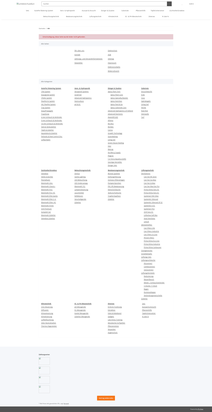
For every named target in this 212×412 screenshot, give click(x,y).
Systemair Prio (149, 209)
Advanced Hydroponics (83, 98)
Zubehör (78, 202)
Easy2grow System (48, 95)
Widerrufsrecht (113, 71)
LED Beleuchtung (81, 180)
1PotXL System (46, 98)
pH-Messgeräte (80, 307)
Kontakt (77, 55)
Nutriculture (79, 101)
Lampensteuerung (81, 189)
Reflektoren (79, 196)
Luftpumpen (45, 140)
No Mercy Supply (114, 152)
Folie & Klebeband (114, 313)
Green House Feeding (116, 143)
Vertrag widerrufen (106, 398)
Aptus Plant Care (117, 95)
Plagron (111, 156)
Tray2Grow (45, 114)
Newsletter (79, 63)
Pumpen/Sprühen (114, 183)
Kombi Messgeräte (81, 313)
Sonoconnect (148, 270)
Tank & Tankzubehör (48, 127)
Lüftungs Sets (146, 257)
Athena (110, 120)
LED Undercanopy (81, 183)
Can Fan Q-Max (149, 183)
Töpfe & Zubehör (47, 130)
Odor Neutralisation (48, 323)
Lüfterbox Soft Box (150, 215)
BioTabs (111, 127)
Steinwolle (145, 114)
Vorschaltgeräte (80, 199)
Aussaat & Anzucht (149, 307)
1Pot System (45, 91)
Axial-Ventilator (149, 218)
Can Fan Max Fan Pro (151, 186)
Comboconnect (149, 266)
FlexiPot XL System (48, 101)
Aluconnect (148, 263)
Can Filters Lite (149, 228)
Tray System (45, 107)
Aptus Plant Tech (114, 91)
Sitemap (111, 59)
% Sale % (145, 316)
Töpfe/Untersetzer (149, 313)
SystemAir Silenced (151, 199)
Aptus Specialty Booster (119, 98)
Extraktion (111, 310)
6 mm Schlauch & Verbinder (51, 117)
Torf (142, 117)
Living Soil (111, 140)
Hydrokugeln (146, 101)
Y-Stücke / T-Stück (150, 286)
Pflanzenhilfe (147, 310)
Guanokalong (113, 136)
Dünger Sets (112, 165)
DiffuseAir (45, 310)
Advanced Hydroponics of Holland (120, 111)
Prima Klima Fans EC (151, 193)
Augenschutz (112, 332)
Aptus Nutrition (116, 101)
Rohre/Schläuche (114, 189)
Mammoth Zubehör (48, 215)
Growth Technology (115, 133)
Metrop (110, 149)
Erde (143, 95)
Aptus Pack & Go (117, 104)
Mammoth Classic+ (48, 186)
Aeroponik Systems (82, 91)
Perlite (143, 107)
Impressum (112, 63)
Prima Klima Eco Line (151, 241)
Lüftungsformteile (147, 273)
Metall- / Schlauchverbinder (154, 283)
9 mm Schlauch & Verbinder (51, 120)
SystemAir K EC (149, 206)
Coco (143, 98)
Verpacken (112, 329)
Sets (143, 304)
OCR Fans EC (148, 212)
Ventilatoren (145, 173)
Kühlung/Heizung (114, 177)
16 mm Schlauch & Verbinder (52, 124)
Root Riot (144, 111)
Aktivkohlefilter (146, 225)
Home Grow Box (47, 177)
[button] (177, 4)
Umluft (146, 222)
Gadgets (111, 316)
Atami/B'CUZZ (113, 117)
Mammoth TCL (80, 186)
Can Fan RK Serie (150, 177)
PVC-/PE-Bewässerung (116, 186)
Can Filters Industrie (151, 231)
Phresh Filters (149, 238)
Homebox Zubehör (48, 218)
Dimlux (77, 173)
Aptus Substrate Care (118, 107)
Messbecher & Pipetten (116, 323)
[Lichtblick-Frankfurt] (25, 3)
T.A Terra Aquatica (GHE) (117, 159)
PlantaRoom (45, 180)
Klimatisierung (46, 316)
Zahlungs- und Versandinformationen (88, 59)
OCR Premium (46, 209)
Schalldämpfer (146, 254)
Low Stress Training (115, 320)
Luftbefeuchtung (47, 320)
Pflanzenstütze (113, 326)
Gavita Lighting (80, 177)
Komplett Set (46, 212)
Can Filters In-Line (150, 234)
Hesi (109, 146)
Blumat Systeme (114, 173)
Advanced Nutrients (115, 114)
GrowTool (78, 95)
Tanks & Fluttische (114, 193)
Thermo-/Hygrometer (49, 326)
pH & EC (77, 104)
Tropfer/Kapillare (114, 196)
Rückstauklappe (150, 292)
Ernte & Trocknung (115, 307)
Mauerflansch (149, 279)
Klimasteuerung (47, 313)
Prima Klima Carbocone (152, 247)
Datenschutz (112, 50)
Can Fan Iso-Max (150, 180)
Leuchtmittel (79, 193)
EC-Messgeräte (80, 310)
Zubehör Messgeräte (82, 316)
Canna (110, 130)
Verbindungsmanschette (153, 295)
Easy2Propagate (47, 111)
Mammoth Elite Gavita (49, 196)
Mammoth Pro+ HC (48, 193)
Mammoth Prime (47, 206)
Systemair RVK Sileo (151, 196)
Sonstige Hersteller (115, 162)
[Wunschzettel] (182, 4)
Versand (66, 403)
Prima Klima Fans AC (151, 189)
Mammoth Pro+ (47, 189)
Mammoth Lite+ (47, 183)
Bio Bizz (111, 124)
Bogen (146, 289)
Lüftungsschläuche (148, 260)
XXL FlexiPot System (48, 104)
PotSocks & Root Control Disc (51, 136)
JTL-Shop (200, 409)
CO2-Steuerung (47, 307)
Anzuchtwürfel (146, 91)
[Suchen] (169, 3)
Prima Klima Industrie (152, 244)
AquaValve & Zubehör (49, 133)
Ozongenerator (146, 250)
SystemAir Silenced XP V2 (153, 202)
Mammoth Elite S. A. (48, 199)
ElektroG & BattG (114, 67)
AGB (109, 55)
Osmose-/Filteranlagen (116, 180)
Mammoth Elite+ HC (48, 202)
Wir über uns (79, 50)
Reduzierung (148, 276)
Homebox (44, 173)
